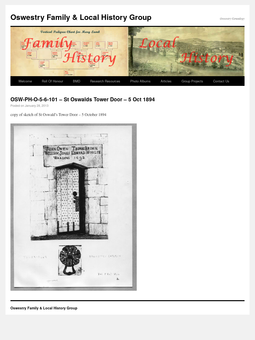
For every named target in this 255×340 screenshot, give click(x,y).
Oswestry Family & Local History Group (80, 16)
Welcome (25, 81)
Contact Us (221, 81)
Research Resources (105, 81)
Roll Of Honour (52, 81)
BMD (76, 81)
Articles (166, 81)
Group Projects (192, 81)
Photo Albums (140, 81)
